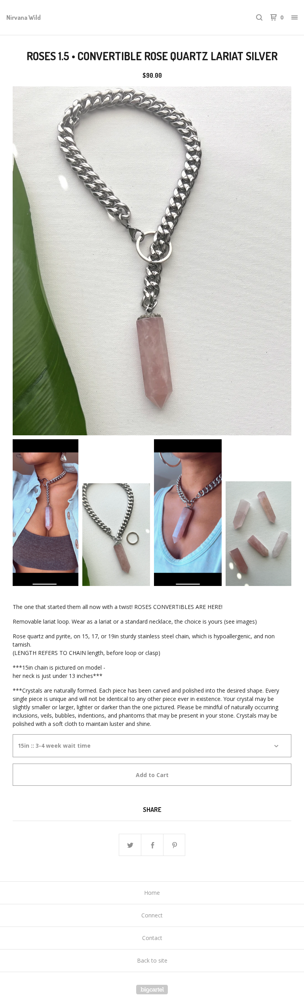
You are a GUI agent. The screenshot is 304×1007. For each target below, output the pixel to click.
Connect (152, 915)
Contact (152, 938)
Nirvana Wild (23, 17)
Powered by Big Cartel (152, 989)
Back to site (152, 960)
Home (152, 892)
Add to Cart (152, 775)
